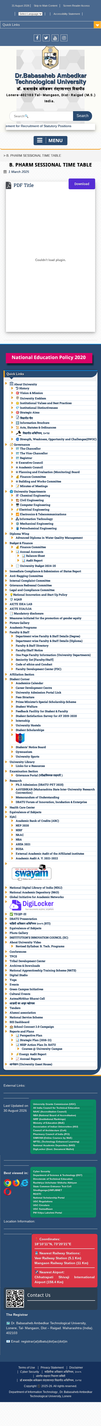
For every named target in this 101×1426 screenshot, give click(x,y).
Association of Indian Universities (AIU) (55, 1126)
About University (25, 384)
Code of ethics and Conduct (34, 664)
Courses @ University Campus (42, 1049)
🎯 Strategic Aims (27, 412)
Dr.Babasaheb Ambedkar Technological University (50, 78)
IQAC (13, 817)
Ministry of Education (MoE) (48, 1123)
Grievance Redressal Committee (31, 585)
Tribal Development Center (27, 961)
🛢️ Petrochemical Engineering (36, 528)
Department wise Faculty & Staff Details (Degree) (48, 636)
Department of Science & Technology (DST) (57, 1175)
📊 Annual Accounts (29, 552)
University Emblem (32, 398)
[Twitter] (46, 37)
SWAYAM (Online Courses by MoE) (52, 1138)
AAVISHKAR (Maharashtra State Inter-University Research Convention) (55, 790)
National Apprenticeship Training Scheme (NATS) (43, 970)
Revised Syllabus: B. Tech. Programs (40, 946)
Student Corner (20, 679)
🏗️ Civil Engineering (30, 500)
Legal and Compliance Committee (32, 590)
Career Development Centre (34, 688)
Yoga (13, 980)
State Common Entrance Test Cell (52, 1186)
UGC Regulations (43, 1201)
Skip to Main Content (45, 5)
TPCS (13, 956)
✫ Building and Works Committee (38, 481)
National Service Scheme (26, 1017)
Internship (23, 720)
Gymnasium (24, 752)
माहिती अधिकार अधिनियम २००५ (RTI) (30, 923)
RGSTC (37, 1194)
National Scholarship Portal (49, 1197)
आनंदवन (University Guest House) (31, 1064)
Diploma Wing (19, 533)
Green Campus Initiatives (26, 989)
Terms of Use (26, 1367)
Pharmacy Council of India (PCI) (51, 1134)
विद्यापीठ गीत (26, 418)
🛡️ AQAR (16, 599)
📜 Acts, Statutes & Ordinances (36, 427)
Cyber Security (41, 1171)
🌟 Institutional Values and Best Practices (44, 403)
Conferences (18, 951)
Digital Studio (19, 975)
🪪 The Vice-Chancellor (32, 453)
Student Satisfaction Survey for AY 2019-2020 (46, 716)
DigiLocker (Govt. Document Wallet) (53, 1149)
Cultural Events (20, 994)
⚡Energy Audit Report (31, 1054)
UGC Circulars (41, 1205)
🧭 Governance (20, 444)
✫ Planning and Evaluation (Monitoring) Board (48, 472)
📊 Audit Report (32, 560)
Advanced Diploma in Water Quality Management (49, 537)
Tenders (15, 1008)
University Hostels (28, 725)
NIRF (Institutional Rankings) (49, 1119)
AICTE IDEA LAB (21, 604)
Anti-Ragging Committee (26, 576)
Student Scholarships (30, 730)
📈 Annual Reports (28, 1059)
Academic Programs (23, 627)
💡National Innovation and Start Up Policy (38, 594)
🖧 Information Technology (34, 519)
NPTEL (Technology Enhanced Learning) (56, 1141)
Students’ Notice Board (31, 747)
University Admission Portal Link (38, 692)
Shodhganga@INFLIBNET (47, 1190)
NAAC (20, 835)
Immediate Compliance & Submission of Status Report (45, 571)
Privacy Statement (52, 1367)
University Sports (27, 756)
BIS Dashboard (19, 1022)
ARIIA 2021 (23, 844)
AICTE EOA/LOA (21, 609)
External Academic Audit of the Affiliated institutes (50, 853)
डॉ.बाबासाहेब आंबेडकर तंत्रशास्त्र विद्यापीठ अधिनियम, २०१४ (51, 1380)
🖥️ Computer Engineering (33, 505)
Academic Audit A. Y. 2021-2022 (37, 858)
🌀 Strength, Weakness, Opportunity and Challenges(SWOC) (56, 439)
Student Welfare (26, 706)
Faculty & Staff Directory (32, 645)
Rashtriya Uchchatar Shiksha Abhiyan (55, 1182)
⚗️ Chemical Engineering (33, 495)
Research (16, 780)
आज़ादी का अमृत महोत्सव (22, 1003)
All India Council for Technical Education (56, 1108)
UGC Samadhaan (43, 1209)
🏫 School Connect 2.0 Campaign (32, 1026)
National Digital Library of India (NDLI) (36, 887)
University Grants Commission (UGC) (54, 1104)
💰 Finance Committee (31, 476)
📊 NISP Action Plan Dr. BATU (36, 1045)
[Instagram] (64, 37)
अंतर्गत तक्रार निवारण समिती (50, 1376)
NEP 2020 (22, 825)
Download (81, 184)
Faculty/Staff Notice (29, 650)
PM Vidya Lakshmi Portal (47, 1212)
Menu (55, 140)
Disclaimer (76, 1367)
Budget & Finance (21, 543)
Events (14, 984)
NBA (19, 839)
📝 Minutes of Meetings (32, 486)
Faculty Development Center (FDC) (38, 669)
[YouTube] (55, 37)
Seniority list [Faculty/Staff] (34, 659)
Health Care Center (22, 807)
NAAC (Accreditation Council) (49, 1111)
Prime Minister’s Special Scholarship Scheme (46, 702)
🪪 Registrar (24, 458)
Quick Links (11, 25)
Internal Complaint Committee (30, 580)
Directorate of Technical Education (53, 1179)
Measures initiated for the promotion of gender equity (46, 618)
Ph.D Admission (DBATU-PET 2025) (39, 784)
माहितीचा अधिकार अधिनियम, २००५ (63, 1371)
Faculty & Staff (19, 632)
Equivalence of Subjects (25, 812)
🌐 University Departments (28, 491)
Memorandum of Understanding (37, 797)
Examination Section (24, 771)
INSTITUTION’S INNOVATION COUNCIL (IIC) (39, 937)
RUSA (19, 849)
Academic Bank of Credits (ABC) (37, 821)
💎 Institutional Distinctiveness (37, 408)
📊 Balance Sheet (33, 556)
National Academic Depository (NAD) (34, 892)
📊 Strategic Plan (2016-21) (33, 1040)
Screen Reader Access (76, 5)
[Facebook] (37, 37)
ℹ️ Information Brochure (32, 423)
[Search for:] (50, 116)
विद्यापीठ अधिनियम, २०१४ (36, 433)
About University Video (25, 942)
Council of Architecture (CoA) (49, 1130)
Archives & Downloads (25, 965)
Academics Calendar (29, 683)
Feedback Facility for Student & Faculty (42, 711)
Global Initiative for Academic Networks (37, 897)
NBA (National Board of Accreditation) (54, 1115)
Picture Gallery (20, 623)
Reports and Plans (22, 1031)
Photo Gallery (19, 933)
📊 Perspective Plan (29, 1035)
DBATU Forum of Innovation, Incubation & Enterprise (51, 802)
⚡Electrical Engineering (32, 509)
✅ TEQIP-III (18, 914)
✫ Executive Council (29, 462)
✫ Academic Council (29, 467)
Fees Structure (25, 697)
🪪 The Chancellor (28, 448)
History (24, 388)
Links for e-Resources (30, 766)
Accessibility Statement (67, 13)
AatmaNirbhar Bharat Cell (27, 998)
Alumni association (23, 1012)
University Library (22, 762)
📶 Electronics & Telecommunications (41, 514)
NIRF (19, 830)
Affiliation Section (22, 674)
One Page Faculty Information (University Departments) (53, 655)
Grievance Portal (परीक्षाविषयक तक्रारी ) (39, 775)
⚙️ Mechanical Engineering (34, 523)
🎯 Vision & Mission (29, 393)
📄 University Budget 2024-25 (36, 566)
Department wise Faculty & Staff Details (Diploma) (49, 641)
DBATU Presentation (23, 919)
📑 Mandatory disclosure (26, 613)
